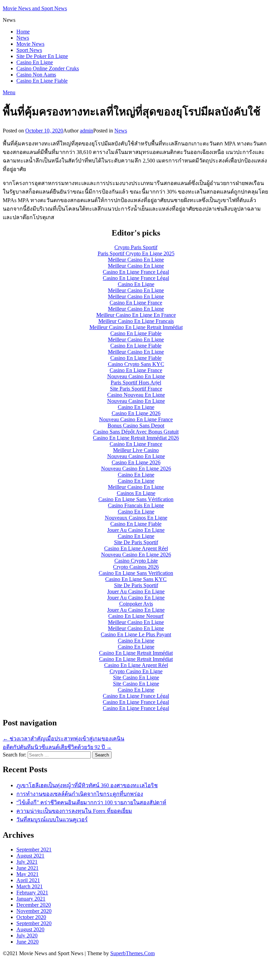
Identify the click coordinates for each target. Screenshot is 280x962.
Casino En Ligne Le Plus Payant (136, 634)
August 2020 (30, 929)
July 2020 (27, 935)
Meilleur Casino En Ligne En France (136, 315)
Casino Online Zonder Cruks (47, 68)
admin (86, 130)
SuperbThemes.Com (132, 953)
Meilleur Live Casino (136, 450)
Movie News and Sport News (35, 8)
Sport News (29, 50)
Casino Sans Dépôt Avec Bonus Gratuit (136, 432)
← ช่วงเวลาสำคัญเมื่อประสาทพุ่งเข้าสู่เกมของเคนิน (63, 738)
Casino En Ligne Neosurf (136, 616)
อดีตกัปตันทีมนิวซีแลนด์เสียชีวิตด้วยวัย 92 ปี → (57, 747)
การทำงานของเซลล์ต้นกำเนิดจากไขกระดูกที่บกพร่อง (79, 794)
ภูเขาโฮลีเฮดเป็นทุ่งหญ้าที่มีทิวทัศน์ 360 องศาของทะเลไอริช (87, 785)
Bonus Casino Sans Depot (136, 425)
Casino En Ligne (34, 62)
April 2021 (28, 880)
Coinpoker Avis (136, 604)
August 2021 (30, 856)
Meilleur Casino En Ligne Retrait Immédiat (136, 327)
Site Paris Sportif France (136, 389)
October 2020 (31, 917)
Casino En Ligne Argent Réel (136, 548)
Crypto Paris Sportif (135, 247)
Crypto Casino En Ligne (136, 671)
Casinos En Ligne (136, 493)
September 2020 (34, 923)
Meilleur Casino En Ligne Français (136, 321)
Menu (9, 92)
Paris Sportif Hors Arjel (136, 382)
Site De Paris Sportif (136, 542)
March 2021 (29, 886)
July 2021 (27, 862)
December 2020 (33, 905)
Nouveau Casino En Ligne (136, 376)
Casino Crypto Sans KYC (136, 364)
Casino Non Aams (36, 74)
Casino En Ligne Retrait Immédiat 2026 (136, 438)
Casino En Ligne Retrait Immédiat (136, 653)
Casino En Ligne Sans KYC (136, 579)
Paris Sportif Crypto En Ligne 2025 (136, 253)
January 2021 (30, 899)
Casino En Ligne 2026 (136, 413)
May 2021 (27, 874)
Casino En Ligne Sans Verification (136, 573)
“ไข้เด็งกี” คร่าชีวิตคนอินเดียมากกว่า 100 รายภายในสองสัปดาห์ (91, 802)
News (22, 38)
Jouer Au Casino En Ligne (136, 530)
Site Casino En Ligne (136, 677)
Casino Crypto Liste (136, 561)
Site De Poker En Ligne (42, 56)
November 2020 (34, 911)
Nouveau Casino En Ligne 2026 (136, 468)
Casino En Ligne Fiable (42, 81)
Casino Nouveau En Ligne (136, 395)
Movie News (30, 44)
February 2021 (32, 892)
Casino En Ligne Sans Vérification (135, 499)
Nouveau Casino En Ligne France (136, 419)
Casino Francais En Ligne (136, 505)
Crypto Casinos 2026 (136, 567)
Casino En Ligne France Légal (136, 272)
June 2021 (27, 868)
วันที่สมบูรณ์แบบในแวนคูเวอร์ (52, 819)
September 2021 (34, 849)
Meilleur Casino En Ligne (136, 260)
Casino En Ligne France (136, 303)
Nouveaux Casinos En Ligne (136, 518)
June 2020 (27, 942)
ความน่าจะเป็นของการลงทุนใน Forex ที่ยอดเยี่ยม (74, 811)
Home (23, 31)
